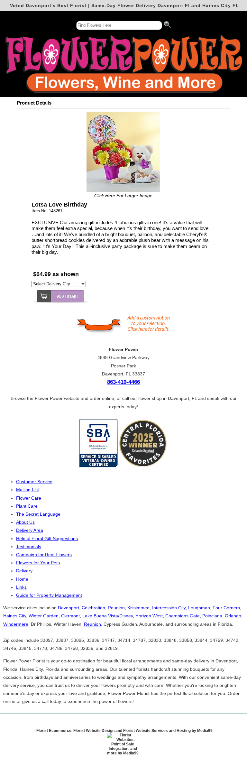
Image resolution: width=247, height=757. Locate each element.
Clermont (70, 615)
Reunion (116, 607)
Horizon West (149, 615)
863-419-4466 (123, 382)
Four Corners (226, 607)
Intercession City (169, 607)
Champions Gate (182, 615)
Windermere (15, 624)
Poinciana (212, 615)
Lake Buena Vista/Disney (107, 615)
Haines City (14, 615)
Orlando (233, 615)
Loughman (199, 607)
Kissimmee (138, 607)
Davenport (68, 607)
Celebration (93, 607)
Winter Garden (44, 615)
